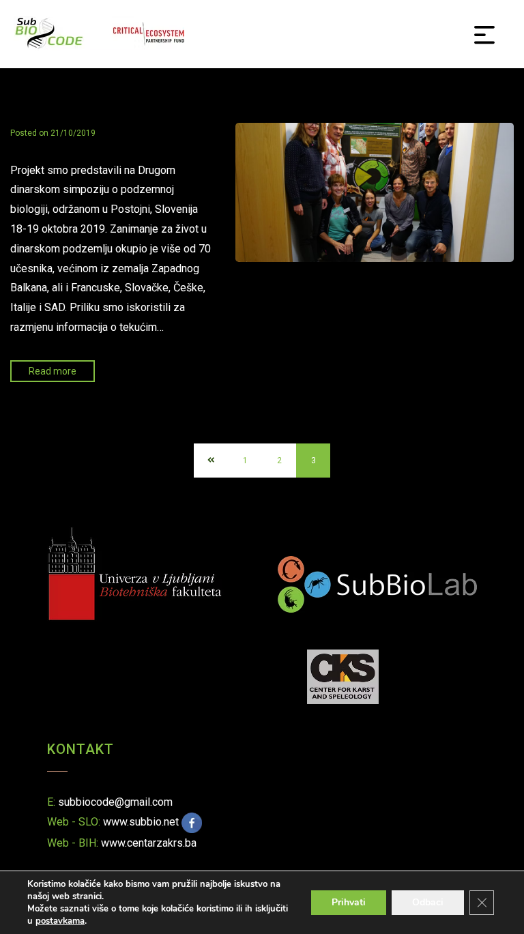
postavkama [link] (60, 921)
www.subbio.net (141, 821)
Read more (52, 371)
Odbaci (427, 902)
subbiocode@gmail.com (115, 802)
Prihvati (349, 902)
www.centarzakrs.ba (148, 842)
